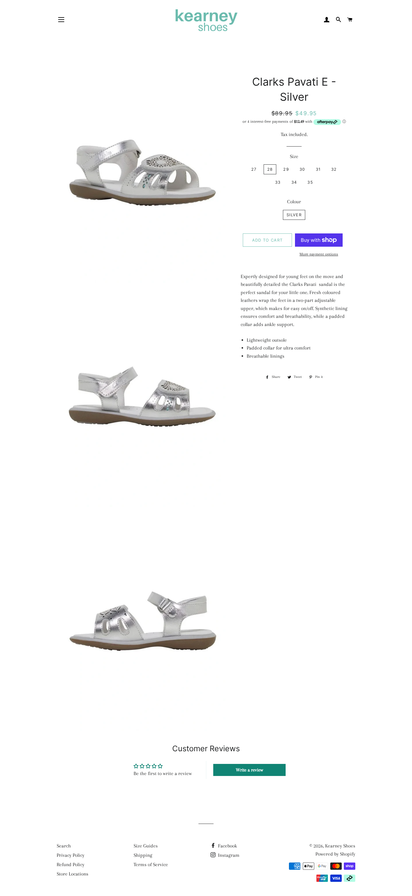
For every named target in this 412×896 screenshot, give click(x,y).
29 (286, 169)
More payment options (318, 254)
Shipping (143, 855)
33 (278, 182)
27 (254, 169)
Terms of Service (151, 864)
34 (294, 182)
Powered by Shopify (335, 854)
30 (302, 169)
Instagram (228, 855)
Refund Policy (70, 864)
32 (334, 169)
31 (318, 169)
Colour (294, 201)
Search (64, 846)
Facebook (227, 846)
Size (294, 156)
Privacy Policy (70, 855)
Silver (294, 214)
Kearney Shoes (340, 846)
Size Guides (146, 846)
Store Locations (72, 874)
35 (310, 182)
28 (270, 169)
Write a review (249, 770)
